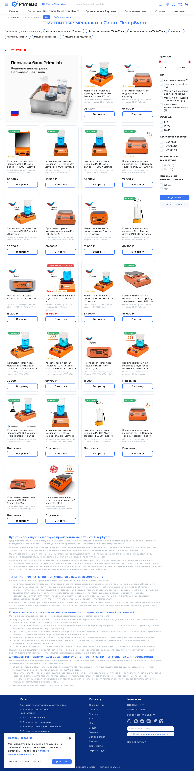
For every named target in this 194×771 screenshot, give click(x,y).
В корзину (99, 114)
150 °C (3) (169, 165)
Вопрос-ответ (97, 736)
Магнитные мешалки (32, 717)
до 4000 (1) (170, 142)
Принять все (61, 761)
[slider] (160, 62)
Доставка (94, 714)
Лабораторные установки (35, 722)
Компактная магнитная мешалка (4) (176, 107)
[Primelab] (24, 4)
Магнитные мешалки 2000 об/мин (106, 31)
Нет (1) (167, 188)
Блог (92, 718)
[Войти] (167, 4)
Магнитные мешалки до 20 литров (64, 31)
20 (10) (167, 130)
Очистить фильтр (174, 204)
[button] (180, 4)
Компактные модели (17, 37)
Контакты (179, 11)
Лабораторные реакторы (35, 731)
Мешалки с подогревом (46, 37)
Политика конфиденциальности (75, 767)
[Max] (136, 721)
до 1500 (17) (170, 146)
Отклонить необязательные (24, 761)
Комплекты (176, 31)
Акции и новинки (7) (176, 80)
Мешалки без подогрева (78, 37)
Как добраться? (136, 742)
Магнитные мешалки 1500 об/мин (147, 31)
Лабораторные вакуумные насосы (40, 726)
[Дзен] (161, 721)
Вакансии (95, 741)
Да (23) (168, 184)
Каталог (14, 11)
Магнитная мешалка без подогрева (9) (176, 92)
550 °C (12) (169, 169)
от (161, 67)
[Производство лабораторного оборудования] (8, 18)
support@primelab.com (141, 714)
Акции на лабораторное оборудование (43, 705)
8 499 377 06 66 (136, 709)
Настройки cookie (109, 767)
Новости (94, 723)
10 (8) (167, 126)
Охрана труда (97, 750)
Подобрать (174, 197)
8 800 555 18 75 (135, 705)
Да (46, 17)
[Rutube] (155, 721)
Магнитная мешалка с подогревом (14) (176, 99)
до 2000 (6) (170, 150)
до (179, 67)
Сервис (93, 709)
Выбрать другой (62, 17)
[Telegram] (142, 721)
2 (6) (166, 122)
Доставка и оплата (135, 11)
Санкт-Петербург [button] (56, 4)
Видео (93, 727)
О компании (35, 11)
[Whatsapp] (129, 721)
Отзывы (160, 11)
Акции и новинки (30, 31)
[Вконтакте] (148, 721)
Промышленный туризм (100, 11)
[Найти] (160, 4)
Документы (96, 746)
